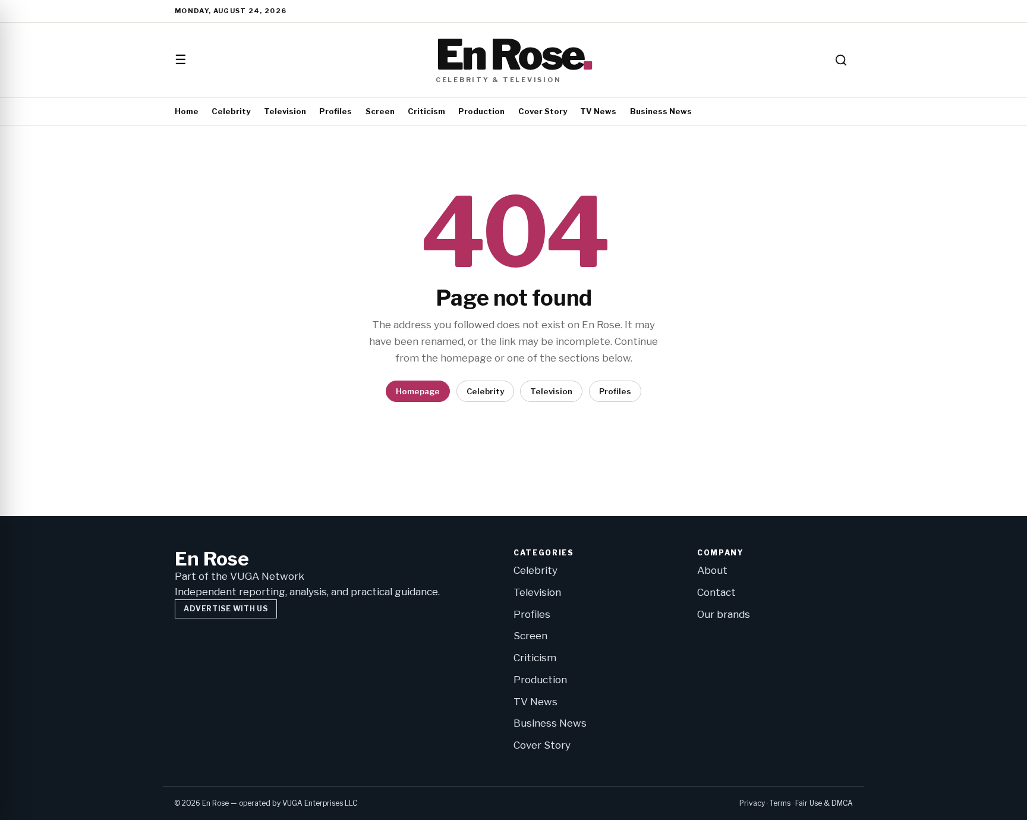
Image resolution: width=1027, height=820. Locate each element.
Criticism (426, 111)
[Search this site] (841, 60)
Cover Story (542, 111)
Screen (380, 111)
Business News (661, 111)
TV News (598, 111)
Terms (780, 803)
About (712, 570)
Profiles (335, 111)
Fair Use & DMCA (824, 803)
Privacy (752, 803)
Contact (716, 592)
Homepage (418, 391)
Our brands (723, 614)
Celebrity (231, 111)
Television (285, 111)
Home (187, 111)
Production (481, 111)
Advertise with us (225, 608)
